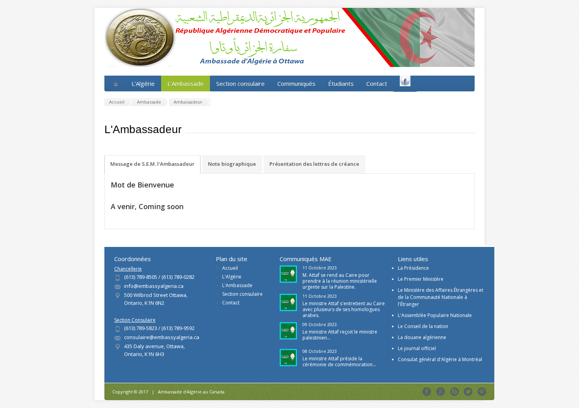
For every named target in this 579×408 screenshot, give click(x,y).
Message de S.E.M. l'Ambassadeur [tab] (152, 163)
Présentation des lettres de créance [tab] (314, 163)
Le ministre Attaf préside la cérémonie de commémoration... (339, 361)
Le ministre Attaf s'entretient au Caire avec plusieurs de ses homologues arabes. (343, 309)
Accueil (230, 268)
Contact (376, 83)
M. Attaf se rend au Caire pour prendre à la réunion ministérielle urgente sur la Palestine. (339, 281)
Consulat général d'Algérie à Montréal (440, 359)
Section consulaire (240, 83)
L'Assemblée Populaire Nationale (435, 315)
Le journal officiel (417, 348)
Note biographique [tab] (232, 163)
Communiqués (296, 83)
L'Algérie (231, 276)
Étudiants (341, 83)
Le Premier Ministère (421, 279)
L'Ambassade (185, 83)
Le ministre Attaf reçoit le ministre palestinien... (339, 334)
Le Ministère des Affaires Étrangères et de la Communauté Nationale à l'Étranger (440, 297)
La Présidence (413, 268)
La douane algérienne (422, 337)
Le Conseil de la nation (423, 326)
